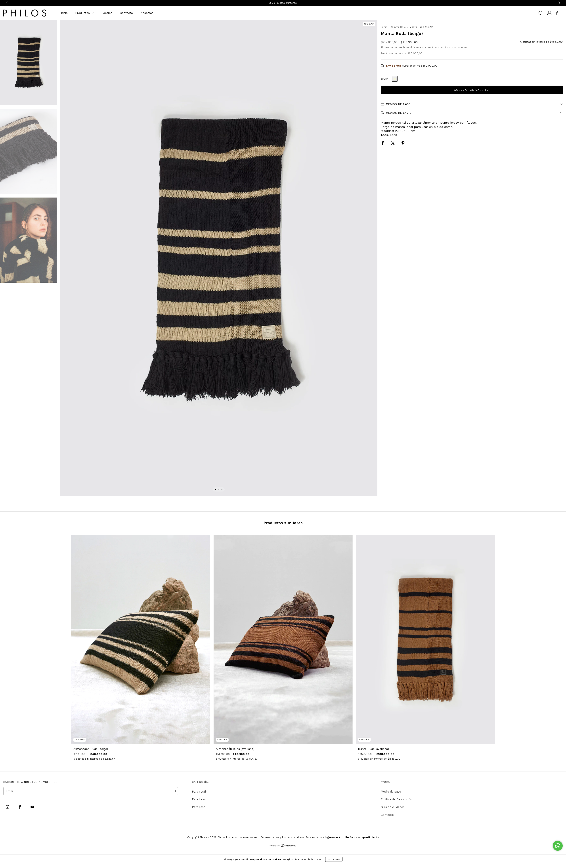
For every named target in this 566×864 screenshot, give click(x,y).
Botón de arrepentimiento (362, 837)
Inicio (64, 13)
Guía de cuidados (393, 807)
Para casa (198, 807)
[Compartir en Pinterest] (403, 143)
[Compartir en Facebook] (383, 143)
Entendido (334, 859)
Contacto (126, 13)
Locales (106, 13)
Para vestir (199, 791)
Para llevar (199, 799)
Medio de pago (391, 791)
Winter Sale (398, 27)
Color (385, 79)
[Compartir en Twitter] (393, 143)
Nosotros (146, 13)
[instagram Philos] (7, 806)
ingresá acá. (333, 837)
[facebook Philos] (20, 806)
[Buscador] (540, 13)
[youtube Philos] (32, 806)
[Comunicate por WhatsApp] (558, 846)
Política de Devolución (396, 799)
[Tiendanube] (283, 846)
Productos (83, 13)
